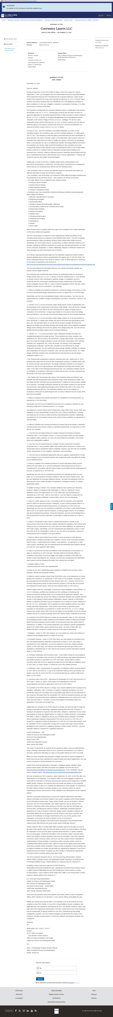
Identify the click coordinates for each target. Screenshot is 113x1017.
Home (3, 20)
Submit (40, 979)
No (40, 973)
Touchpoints (70, 982)
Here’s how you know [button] (31, 0)
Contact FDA (9, 1010)
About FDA (19, 994)
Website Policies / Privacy (56, 994)
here (40, 8)
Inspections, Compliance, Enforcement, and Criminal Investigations (25, 20)
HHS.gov (94, 994)
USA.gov (94, 998)
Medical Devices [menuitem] (99, 47)
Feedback (111, 506)
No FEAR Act (56, 998)
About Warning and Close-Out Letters (10, 49)
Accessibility (19, 998)
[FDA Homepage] (9, 15)
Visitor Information (56, 990)
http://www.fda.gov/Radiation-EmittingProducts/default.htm (46, 770)
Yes (41, 968)
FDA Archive (19, 990)
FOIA (93, 990)
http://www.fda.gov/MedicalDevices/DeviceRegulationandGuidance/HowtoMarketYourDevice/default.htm (61, 264)
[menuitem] (103, 42)
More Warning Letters (11, 39)
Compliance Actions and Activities (53, 20)
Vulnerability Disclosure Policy (56, 1002)
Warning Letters (68, 20)
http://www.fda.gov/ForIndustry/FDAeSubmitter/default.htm (62, 772)
